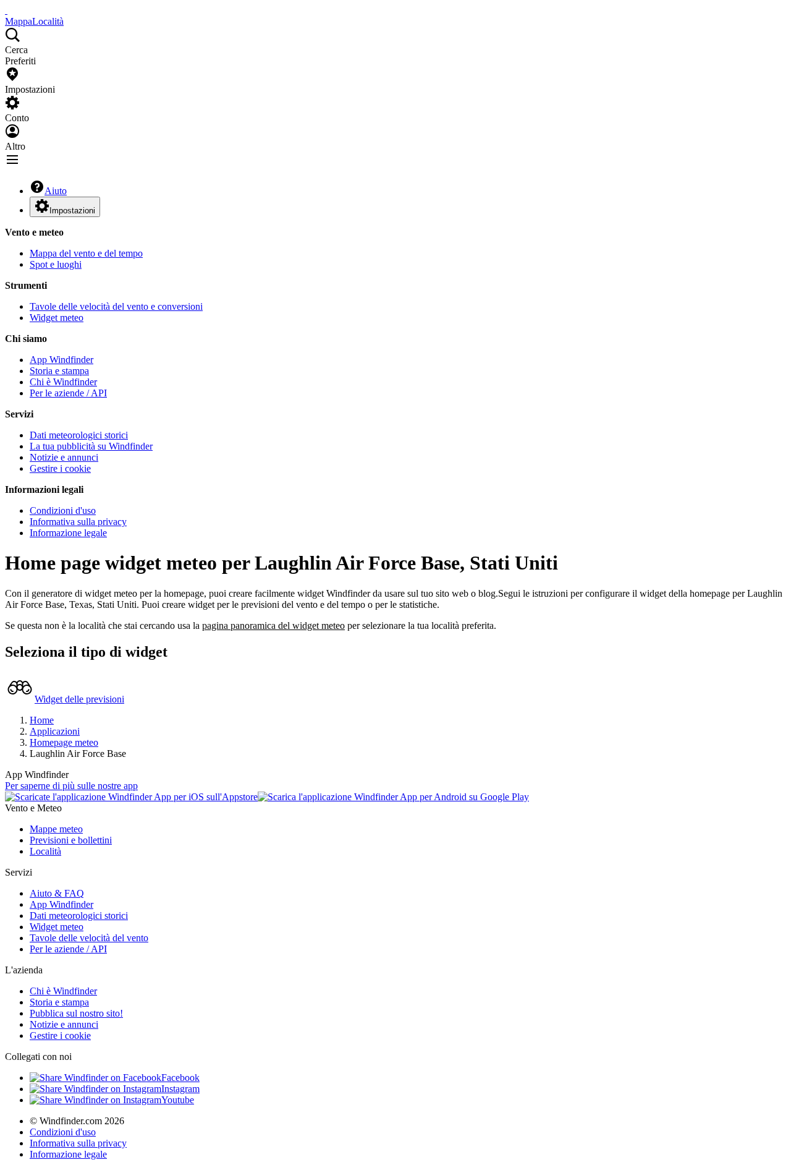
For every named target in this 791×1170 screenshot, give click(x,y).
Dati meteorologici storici (79, 435)
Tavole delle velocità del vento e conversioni (116, 306)
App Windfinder (61, 359)
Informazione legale (68, 532)
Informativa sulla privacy (78, 521)
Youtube (177, 1100)
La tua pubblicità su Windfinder (91, 446)
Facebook (180, 1077)
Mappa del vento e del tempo (86, 253)
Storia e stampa (59, 370)
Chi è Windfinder (63, 382)
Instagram (180, 1088)
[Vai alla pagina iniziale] (6, 10)
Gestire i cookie (60, 468)
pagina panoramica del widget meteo (273, 625)
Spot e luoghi (56, 264)
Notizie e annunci (64, 457)
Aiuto (55, 191)
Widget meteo (56, 317)
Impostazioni (72, 210)
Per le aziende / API (68, 393)
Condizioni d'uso (63, 510)
